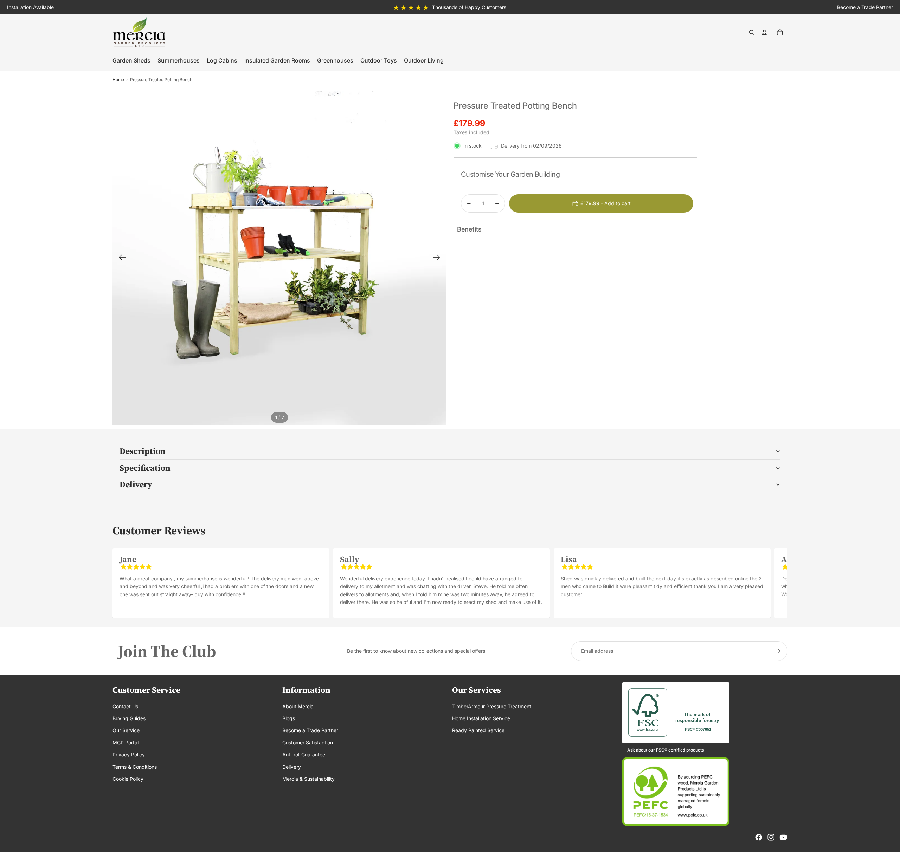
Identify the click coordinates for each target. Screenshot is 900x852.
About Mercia (298, 706)
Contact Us (125, 706)
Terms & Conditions (134, 767)
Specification (145, 468)
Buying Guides (129, 718)
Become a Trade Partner (310, 730)
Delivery (136, 484)
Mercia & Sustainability (308, 779)
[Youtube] (783, 837)
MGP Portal (125, 743)
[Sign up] (777, 651)
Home (118, 79)
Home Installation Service (481, 718)
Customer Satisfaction (307, 743)
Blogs (288, 718)
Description (143, 451)
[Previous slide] (120, 258)
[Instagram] (771, 837)
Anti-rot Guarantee (303, 754)
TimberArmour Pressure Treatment (491, 706)
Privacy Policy (128, 754)
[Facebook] (758, 837)
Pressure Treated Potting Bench (161, 79)
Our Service (126, 730)
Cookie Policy (127, 779)
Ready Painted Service (478, 730)
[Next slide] (438, 258)
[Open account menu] (764, 32)
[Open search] (751, 32)
